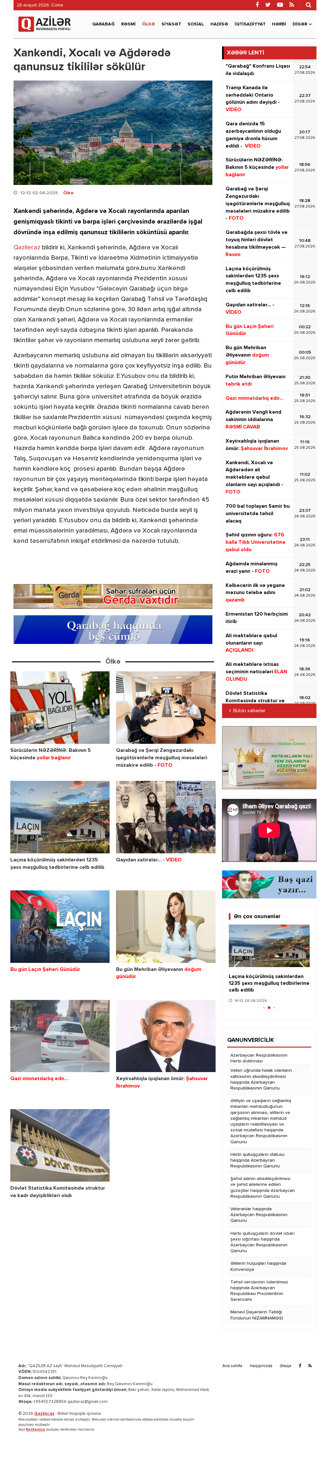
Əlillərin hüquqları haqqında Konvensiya (258, 1266)
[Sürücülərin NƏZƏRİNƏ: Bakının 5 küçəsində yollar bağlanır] (60, 707)
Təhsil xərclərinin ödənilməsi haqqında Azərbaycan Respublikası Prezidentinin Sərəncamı (259, 1291)
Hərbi (279, 24)
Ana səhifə (232, 1366)
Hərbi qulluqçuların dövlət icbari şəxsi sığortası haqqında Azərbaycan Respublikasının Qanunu (262, 1242)
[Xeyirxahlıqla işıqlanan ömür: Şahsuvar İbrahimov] (165, 1036)
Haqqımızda (261, 1366)
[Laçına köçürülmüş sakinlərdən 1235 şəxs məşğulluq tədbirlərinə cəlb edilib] (60, 817)
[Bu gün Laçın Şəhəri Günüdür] (60, 926)
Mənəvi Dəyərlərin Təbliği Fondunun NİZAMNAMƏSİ (256, 1315)
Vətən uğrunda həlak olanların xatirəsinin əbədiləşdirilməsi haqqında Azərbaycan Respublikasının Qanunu (261, 1079)
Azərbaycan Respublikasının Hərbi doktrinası (258, 1058)
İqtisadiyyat (250, 24)
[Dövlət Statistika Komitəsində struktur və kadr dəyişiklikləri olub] (60, 1145)
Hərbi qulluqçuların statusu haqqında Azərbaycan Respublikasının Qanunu (257, 1160)
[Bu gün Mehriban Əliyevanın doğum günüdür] (165, 926)
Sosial (196, 24)
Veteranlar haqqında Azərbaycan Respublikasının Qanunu (258, 1215)
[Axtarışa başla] (308, 5)
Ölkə (148, 24)
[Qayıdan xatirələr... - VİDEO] (165, 817)
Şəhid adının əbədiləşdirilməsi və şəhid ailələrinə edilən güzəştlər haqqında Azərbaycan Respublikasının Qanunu (262, 1187)
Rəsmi (128, 24)
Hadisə (219, 24)
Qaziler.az (27, 247)
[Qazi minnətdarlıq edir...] (60, 1036)
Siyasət (171, 24)
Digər (300, 24)
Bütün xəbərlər (249, 711)
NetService (35, 1429)
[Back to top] (312, 1440)
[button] (302, 968)
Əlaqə (285, 1366)
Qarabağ (103, 24)
